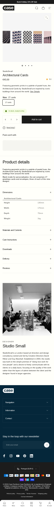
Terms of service (31, 493)
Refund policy (11, 493)
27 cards (8, 102)
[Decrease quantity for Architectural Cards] (5, 119)
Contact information (27, 496)
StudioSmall (8, 71)
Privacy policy (21, 493)
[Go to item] (22, 65)
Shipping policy (42, 493)
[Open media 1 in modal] (46, 17)
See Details (35, 91)
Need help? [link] (11, 128)
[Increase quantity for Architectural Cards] (17, 119)
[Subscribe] (46, 445)
